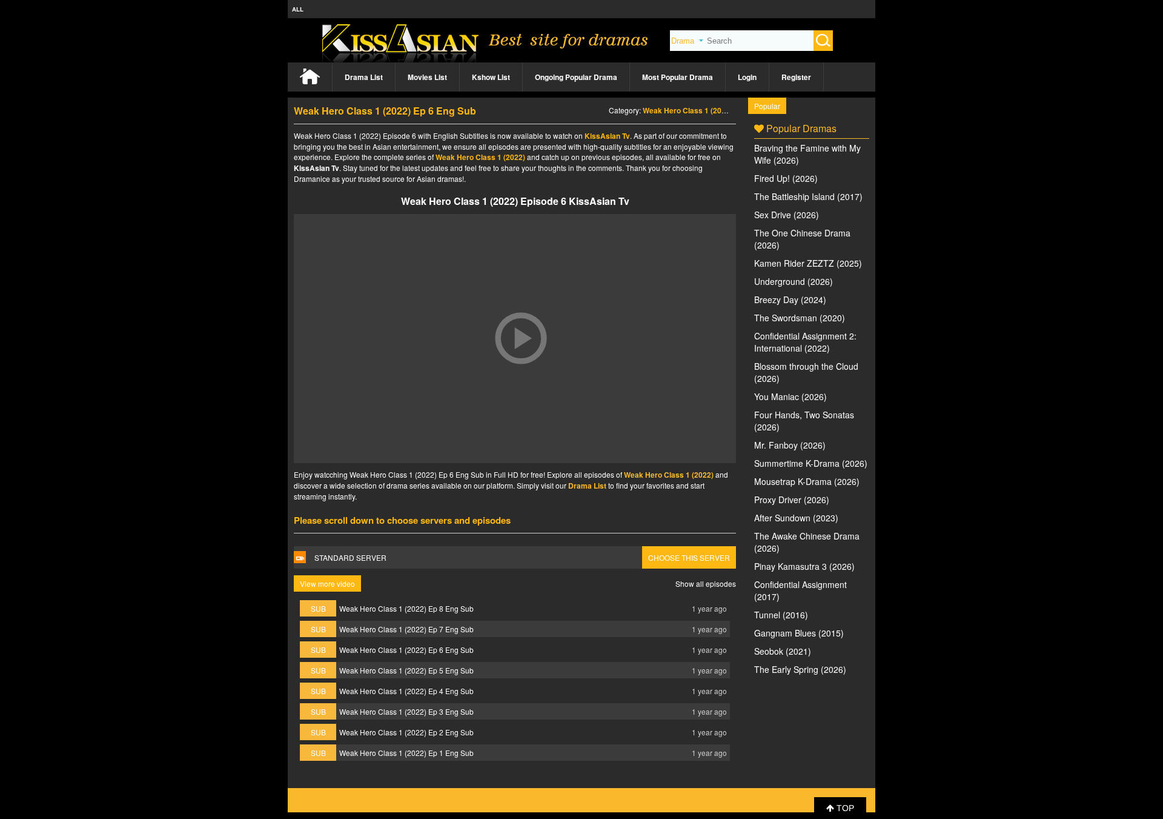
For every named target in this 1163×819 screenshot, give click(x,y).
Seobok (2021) (782, 651)
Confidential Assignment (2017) (800, 590)
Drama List (364, 77)
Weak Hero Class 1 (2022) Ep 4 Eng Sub (406, 691)
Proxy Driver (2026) (791, 499)
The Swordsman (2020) (799, 318)
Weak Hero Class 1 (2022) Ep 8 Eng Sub (406, 608)
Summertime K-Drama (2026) (810, 463)
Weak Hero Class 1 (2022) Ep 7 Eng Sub (406, 629)
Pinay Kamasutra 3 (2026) (804, 566)
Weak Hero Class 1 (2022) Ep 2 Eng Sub (406, 732)
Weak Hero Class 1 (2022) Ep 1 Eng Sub (406, 752)
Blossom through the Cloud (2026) (806, 372)
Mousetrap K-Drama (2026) (807, 481)
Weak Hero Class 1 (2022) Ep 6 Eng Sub (406, 649)
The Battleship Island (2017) (808, 196)
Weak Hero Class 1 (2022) (687, 110)
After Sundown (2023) (796, 518)
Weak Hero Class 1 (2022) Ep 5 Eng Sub (406, 670)
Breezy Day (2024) (790, 299)
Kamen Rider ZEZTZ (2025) (808, 263)
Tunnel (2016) (781, 615)
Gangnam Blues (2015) (799, 633)
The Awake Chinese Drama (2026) (807, 542)
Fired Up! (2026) (786, 178)
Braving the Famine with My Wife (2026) (807, 154)
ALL (297, 9)
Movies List (427, 77)
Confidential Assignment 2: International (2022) (805, 342)
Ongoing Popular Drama (576, 77)
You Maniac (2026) (790, 396)
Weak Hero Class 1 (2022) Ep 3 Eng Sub (406, 711)
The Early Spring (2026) (800, 669)
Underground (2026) (793, 281)
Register (796, 77)
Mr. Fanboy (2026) (790, 445)
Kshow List (491, 77)
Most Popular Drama (677, 77)
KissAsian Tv (607, 135)
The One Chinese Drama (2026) (802, 239)
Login (747, 77)
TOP (844, 808)
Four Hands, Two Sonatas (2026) (804, 421)
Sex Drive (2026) (786, 215)
